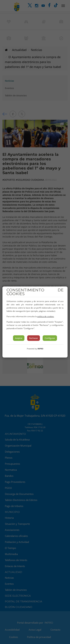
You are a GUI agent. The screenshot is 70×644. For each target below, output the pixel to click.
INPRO (40, 348)
